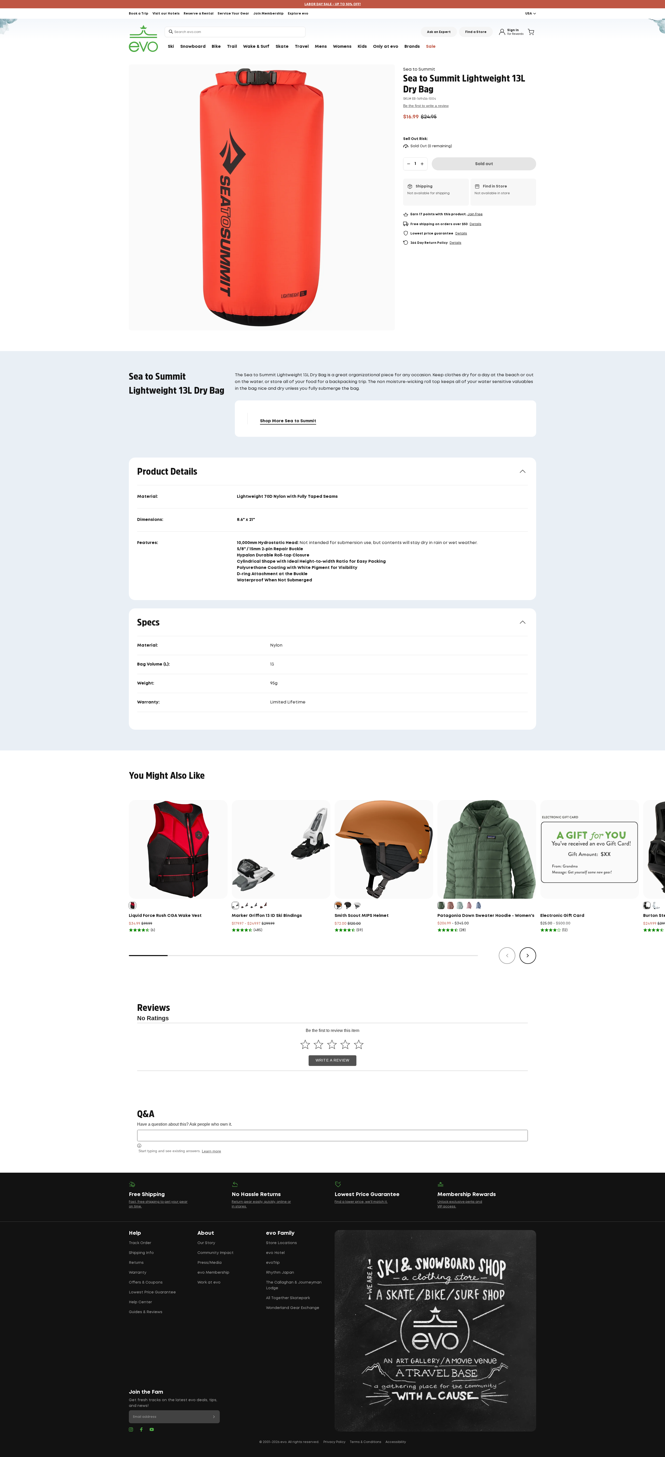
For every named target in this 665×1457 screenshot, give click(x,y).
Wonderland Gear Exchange (292, 1308)
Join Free (475, 214)
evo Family (280, 1233)
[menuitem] (171, 46)
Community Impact (215, 1252)
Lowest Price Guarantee (152, 1292)
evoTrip (273, 1262)
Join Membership (268, 13)
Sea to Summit (419, 69)
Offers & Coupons (146, 1282)
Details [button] (475, 224)
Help (135, 1233)
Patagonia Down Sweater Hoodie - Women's (485, 916)
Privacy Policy (334, 1442)
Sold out (484, 164)
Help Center (140, 1302)
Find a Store (476, 32)
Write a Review (332, 1060)
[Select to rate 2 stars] (318, 1044)
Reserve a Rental (199, 13)
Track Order (140, 1243)
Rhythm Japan (280, 1272)
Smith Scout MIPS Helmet (362, 916)
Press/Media (209, 1262)
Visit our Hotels (165, 13)
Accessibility (395, 1442)
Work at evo (209, 1282)
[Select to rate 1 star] (305, 1044)
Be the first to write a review (426, 106)
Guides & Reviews (145, 1312)
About (205, 1233)
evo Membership (213, 1272)
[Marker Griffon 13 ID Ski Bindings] (281, 849)
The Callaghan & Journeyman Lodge (294, 1285)
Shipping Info (141, 1252)
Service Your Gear (233, 13)
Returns (136, 1262)
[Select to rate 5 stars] (359, 1044)
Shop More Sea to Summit (288, 421)
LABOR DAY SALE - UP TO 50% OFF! (332, 4)
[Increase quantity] (422, 164)
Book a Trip (138, 13)
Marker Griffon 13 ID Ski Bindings (267, 916)
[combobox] (235, 32)
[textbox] (332, 1135)
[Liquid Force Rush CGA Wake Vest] (178, 849)
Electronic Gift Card (562, 916)
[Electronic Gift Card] (589, 849)
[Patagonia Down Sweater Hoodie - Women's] (486, 849)
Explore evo (298, 13)
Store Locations (281, 1243)
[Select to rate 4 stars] (345, 1044)
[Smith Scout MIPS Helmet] (384, 849)
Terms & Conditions (365, 1442)
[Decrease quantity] (409, 164)
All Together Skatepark (288, 1298)
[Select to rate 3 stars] (332, 1044)
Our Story (206, 1243)
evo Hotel (275, 1252)
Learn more (211, 1151)
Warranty (137, 1272)
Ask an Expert (439, 32)
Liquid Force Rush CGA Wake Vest (165, 916)
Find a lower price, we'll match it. (361, 1201)
